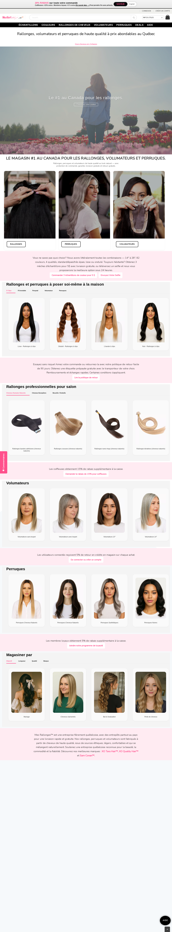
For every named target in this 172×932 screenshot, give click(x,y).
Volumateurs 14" (151, 537)
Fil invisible (22, 290)
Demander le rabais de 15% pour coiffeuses (86, 473)
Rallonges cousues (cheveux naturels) (68, 449)
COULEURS (48, 24)
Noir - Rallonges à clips (150, 346)
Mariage (27, 717)
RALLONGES (16, 244)
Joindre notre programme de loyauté (86, 645)
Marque (46, 661)
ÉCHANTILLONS (28, 24)
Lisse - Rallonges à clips (27, 346)
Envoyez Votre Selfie (110, 275)
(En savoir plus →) (82, 5)
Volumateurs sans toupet (27, 537)
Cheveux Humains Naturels (16, 393)
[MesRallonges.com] (14, 17)
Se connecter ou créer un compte (86, 559)
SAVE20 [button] (121, 4)
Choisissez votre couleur (86, 104)
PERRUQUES (124, 24)
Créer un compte (162, 11)
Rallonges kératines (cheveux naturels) (151, 449)
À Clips (8, 290)
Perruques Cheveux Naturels (26, 623)
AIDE (150, 24)
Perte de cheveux (150, 717)
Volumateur (49, 290)
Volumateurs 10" (109, 537)
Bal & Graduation (109, 717)
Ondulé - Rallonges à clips (68, 346)
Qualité (34, 661)
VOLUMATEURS (103, 24)
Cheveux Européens (39, 393)
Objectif (9, 661)
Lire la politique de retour (86, 377)
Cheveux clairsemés (68, 717)
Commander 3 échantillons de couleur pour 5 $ (73, 275)
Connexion (146, 11)
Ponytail (35, 290)
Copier (132, 4)
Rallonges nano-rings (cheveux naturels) (109, 449)
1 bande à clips (109, 346)
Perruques (62, 290)
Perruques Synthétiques (109, 623)
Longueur (21, 661)
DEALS (139, 24)
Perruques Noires (150, 623)
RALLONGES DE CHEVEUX (74, 24)
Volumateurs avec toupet (68, 537)
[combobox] (83, 17)
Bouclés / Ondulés (59, 393)
